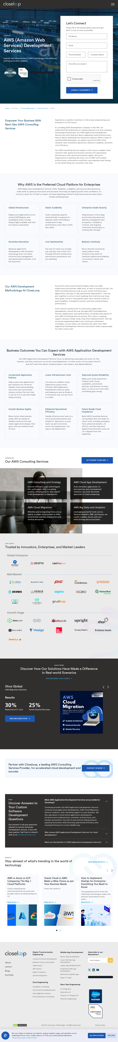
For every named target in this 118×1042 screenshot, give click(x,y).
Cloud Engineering (27, 108)
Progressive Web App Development (68, 970)
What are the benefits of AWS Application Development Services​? (73, 842)
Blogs (7, 971)
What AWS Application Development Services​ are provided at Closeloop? (72, 801)
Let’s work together (96, 460)
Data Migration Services (42, 993)
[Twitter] (89, 969)
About (8, 963)
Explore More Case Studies (58, 679)
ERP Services (37, 969)
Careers (8, 967)
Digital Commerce (39, 972)
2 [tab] (61, 931)
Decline (111, 1035)
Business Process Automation (44, 962)
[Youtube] (97, 969)
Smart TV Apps (65, 978)
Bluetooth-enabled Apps (69, 974)
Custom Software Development (45, 959)
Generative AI (65, 992)
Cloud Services (42, 108)
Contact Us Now (94, 768)
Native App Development (69, 957)
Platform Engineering (68, 999)
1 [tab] (57, 931)
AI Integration (65, 989)
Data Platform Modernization (44, 990)
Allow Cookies (97, 1035)
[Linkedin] (93, 970)
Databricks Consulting (41, 987)
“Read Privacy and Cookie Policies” (25, 1038)
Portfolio (9, 975)
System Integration (40, 975)
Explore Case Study (19, 718)
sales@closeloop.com (27, 835)
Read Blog (22, 900)
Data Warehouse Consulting (43, 997)
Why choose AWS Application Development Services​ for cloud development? (71, 833)
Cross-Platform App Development (67, 961)
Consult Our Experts (80, 90)
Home (7, 108)
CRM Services (37, 966)
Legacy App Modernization (70, 965)
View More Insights (96, 862)
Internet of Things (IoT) (69, 995)
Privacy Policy (100, 1025)
